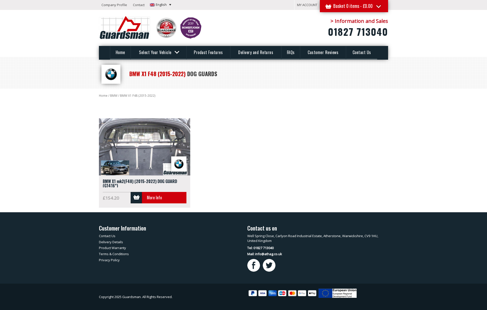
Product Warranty (112, 248)
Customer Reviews (323, 52)
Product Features (208, 52)
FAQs (291, 52)
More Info (154, 197)
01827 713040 (358, 31)
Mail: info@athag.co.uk (264, 254)
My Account (307, 5)
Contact (139, 5)
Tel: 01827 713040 (260, 248)
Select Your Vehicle (155, 52)
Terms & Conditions (114, 254)
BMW (113, 95)
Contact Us (362, 52)
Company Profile (114, 5)
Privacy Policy (109, 260)
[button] (160, 4)
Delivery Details (111, 242)
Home (120, 52)
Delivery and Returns (255, 52)
